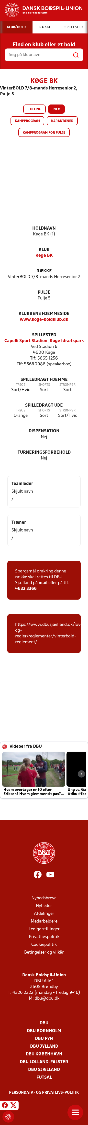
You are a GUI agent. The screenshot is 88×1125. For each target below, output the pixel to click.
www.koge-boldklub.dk (44, 320)
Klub (44, 250)
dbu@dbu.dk (47, 998)
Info (56, 109)
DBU (44, 1023)
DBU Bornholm (44, 1031)
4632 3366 (26, 589)
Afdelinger (44, 914)
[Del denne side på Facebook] (5, 1106)
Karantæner (62, 121)
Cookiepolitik (44, 945)
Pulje (44, 292)
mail (43, 583)
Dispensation (44, 431)
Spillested (44, 335)
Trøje (20, 384)
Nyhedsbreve (44, 898)
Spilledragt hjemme (44, 380)
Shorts (44, 384)
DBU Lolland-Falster (44, 1062)
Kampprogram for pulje (44, 132)
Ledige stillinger (44, 929)
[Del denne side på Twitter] (13, 1106)
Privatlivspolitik (44, 937)
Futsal (44, 1078)
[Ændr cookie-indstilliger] (8, 1117)
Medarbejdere (44, 921)
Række (44, 271)
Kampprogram (27, 121)
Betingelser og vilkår (44, 952)
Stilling (34, 109)
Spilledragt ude (44, 405)
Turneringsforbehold (44, 452)
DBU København (44, 1054)
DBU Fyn (44, 1039)
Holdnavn (44, 228)
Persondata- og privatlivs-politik (44, 1092)
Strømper (67, 384)
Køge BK (44, 256)
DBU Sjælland (44, 1070)
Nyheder (44, 906)
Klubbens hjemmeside (44, 314)
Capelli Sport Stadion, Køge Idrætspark (44, 341)
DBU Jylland (44, 1047)
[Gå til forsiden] (41, 10)
